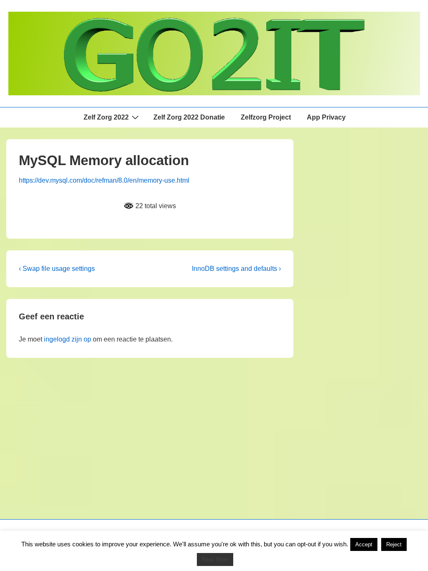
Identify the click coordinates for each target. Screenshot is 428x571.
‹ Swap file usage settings (57, 268)
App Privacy (326, 117)
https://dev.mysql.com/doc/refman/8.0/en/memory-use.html (104, 180)
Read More (215, 559)
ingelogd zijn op (67, 339)
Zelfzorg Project (266, 117)
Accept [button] (363, 544)
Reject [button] (394, 544)
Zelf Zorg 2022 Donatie (189, 117)
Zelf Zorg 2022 (106, 117)
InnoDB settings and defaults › (236, 268)
